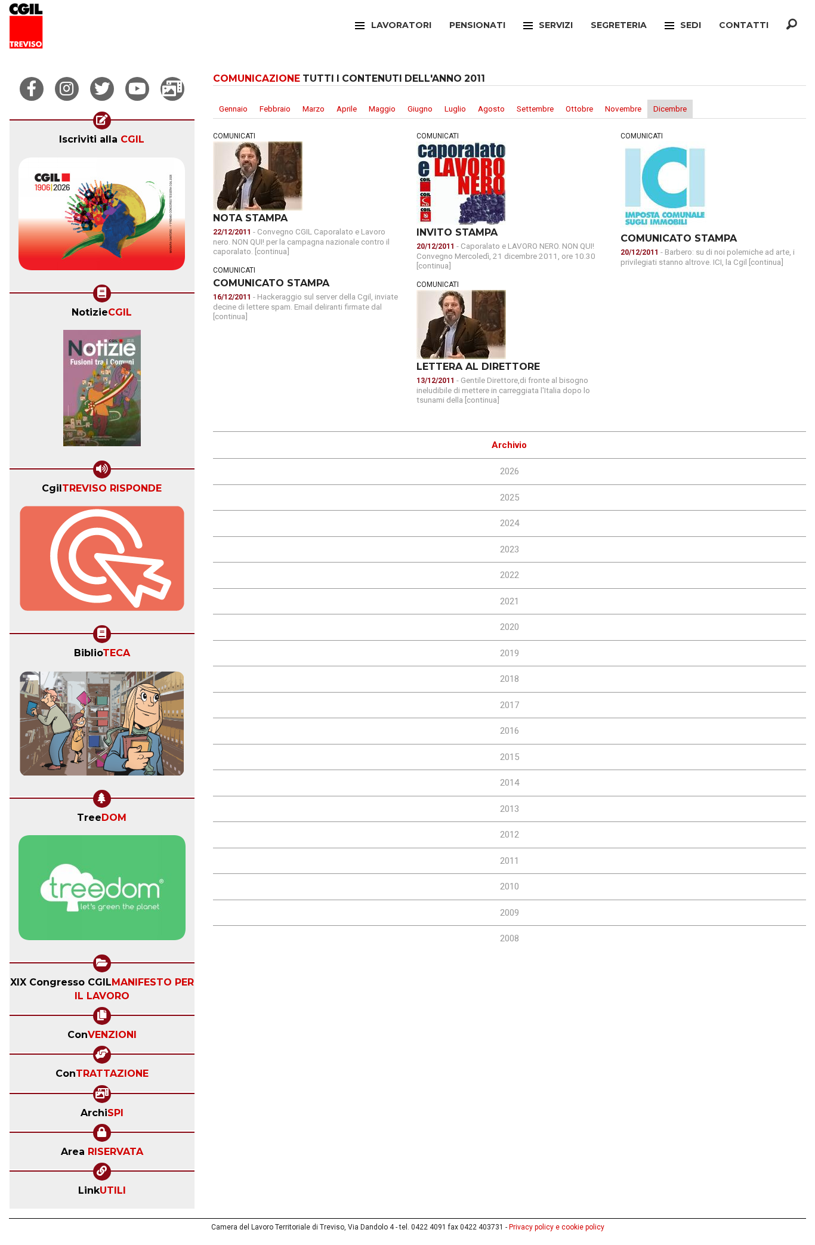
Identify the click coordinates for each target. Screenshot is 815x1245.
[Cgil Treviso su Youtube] (137, 89)
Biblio (102, 653)
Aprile (347, 108)
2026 (509, 471)
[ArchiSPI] (172, 89)
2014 (509, 782)
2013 (509, 809)
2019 (509, 653)
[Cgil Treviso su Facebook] (32, 89)
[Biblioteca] (102, 727)
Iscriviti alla (101, 139)
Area (102, 1151)
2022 (509, 575)
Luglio (455, 108)
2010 (509, 886)
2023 (509, 549)
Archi (102, 1113)
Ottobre (579, 108)
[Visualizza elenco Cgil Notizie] (102, 392)
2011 (509, 860)
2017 (509, 705)
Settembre (535, 108)
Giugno (420, 108)
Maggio (382, 108)
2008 (509, 938)
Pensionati (477, 25)
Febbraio (275, 108)
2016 (509, 730)
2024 (509, 523)
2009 (509, 912)
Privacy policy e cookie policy (556, 1227)
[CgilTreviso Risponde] (102, 562)
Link (102, 1190)
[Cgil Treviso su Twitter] (102, 89)
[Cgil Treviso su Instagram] (67, 89)
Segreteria (619, 25)
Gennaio (233, 108)
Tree (101, 817)
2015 (509, 757)
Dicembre (670, 108)
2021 (509, 601)
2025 (509, 497)
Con (102, 1034)
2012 (509, 834)
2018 (509, 679)
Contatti (743, 25)
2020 (509, 627)
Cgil (102, 488)
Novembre (623, 108)
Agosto (491, 108)
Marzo (313, 108)
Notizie (102, 312)
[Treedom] (102, 891)
